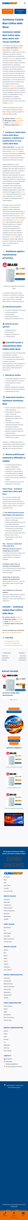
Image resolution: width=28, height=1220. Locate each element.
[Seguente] (23, 687)
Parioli (5, 1009)
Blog (5, 880)
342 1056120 (19, 121)
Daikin (5, 958)
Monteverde (7, 933)
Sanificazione (8, 995)
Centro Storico (8, 1006)
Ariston (6, 950)
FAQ (5, 883)
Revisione (6, 914)
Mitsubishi (7, 1045)
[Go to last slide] (4, 687)
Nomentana (7, 928)
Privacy (4, 1210)
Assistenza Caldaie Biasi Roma (13, 632)
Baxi (5, 953)
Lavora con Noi (8, 891)
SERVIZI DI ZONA (14, 743)
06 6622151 (19, 119)
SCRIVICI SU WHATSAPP (14, 740)
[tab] (10, 699)
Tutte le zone (8, 942)
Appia (5, 1012)
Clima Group (13, 86)
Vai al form (5, 626)
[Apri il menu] (24, 3)
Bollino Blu (7, 902)
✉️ (11, 1064)
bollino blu (11, 58)
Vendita (6, 919)
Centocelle (7, 936)
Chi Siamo (7, 877)
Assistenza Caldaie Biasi (17, 153)
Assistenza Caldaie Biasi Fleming (6, 656)
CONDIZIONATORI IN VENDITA (20, 11)
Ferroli (5, 961)
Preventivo (19, 865)
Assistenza (7, 899)
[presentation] (14, 683)
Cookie (13, 1210)
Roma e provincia (9, 939)
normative (12, 237)
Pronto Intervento (9, 911)
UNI (9, 370)
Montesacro (7, 1015)
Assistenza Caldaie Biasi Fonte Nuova (22, 656)
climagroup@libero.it (15, 123)
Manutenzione (8, 908)
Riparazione (7, 916)
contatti (10, 103)
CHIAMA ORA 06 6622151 (14, 737)
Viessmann (7, 967)
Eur (5, 930)
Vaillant (6, 964)
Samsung (6, 1048)
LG (4, 1042)
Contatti (6, 888)
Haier (5, 1037)
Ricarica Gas (7, 989)
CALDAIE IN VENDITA (8, 10)
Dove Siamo (7, 885)
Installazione (7, 905)
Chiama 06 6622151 (14, 859)
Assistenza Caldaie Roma (12, 643)
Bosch (5, 956)
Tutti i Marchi (8, 970)
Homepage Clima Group (12, 641)
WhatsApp (9, 865)
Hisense (6, 1039)
